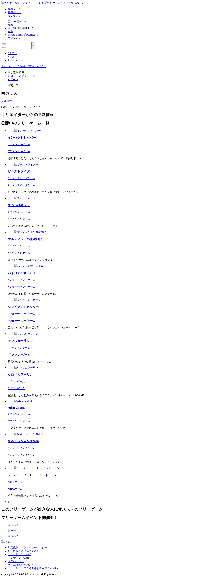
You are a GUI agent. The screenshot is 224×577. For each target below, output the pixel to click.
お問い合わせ (16, 561)
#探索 (11, 56)
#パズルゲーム (16, 381)
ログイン (40, 66)
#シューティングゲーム (21, 178)
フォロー (6, 100)
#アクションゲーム (19, 144)
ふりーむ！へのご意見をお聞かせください (33, 568)
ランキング (14, 15)
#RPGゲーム (15, 482)
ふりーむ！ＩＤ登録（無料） (18, 66)
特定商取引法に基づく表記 (23, 551)
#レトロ (12, 60)
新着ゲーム (14, 9)
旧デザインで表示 (18, 557)
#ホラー (12, 53)
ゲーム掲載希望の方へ (21, 564)
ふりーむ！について (19, 554)
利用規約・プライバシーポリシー (27, 547)
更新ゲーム (14, 12)
